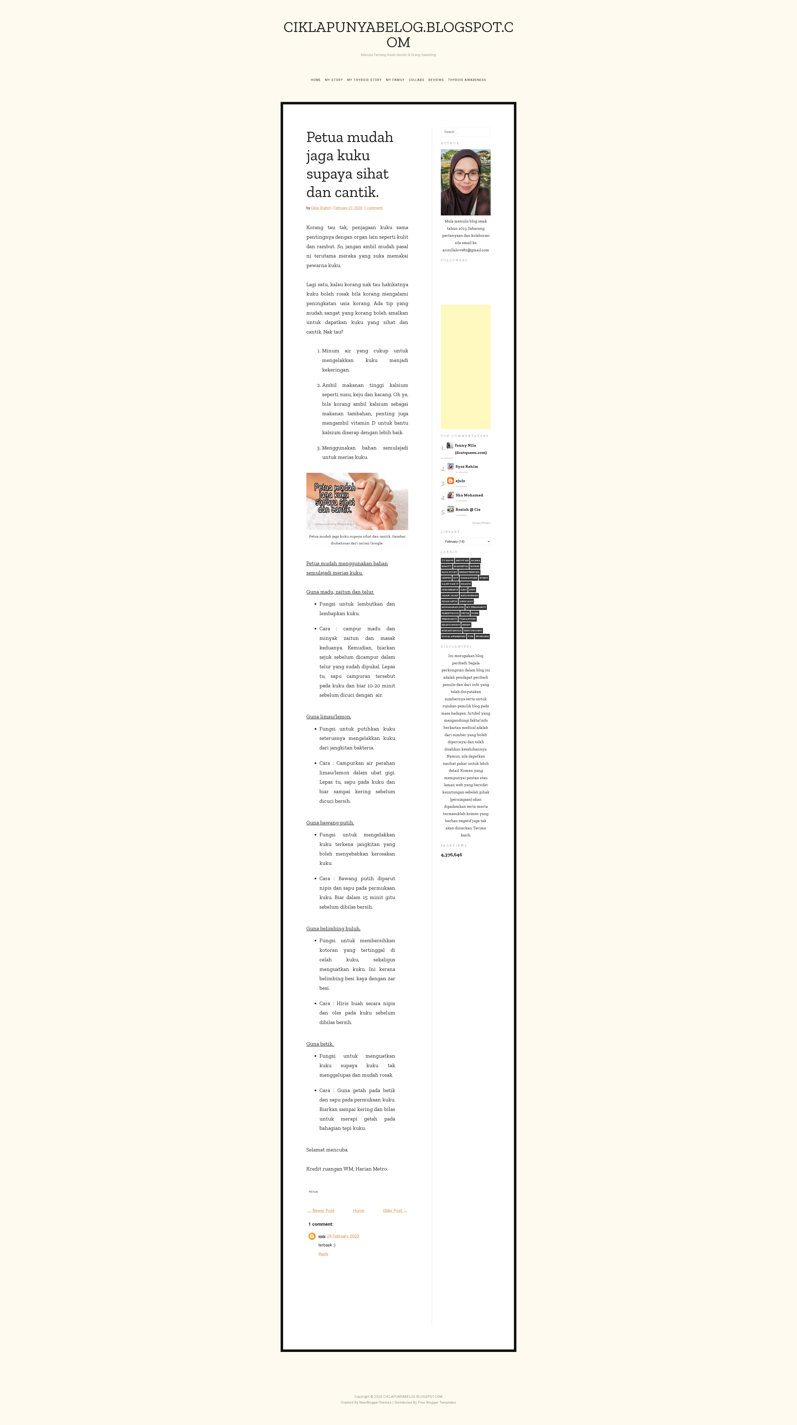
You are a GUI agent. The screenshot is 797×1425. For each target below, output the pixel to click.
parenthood (450, 613)
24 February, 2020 (343, 1236)
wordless (482, 636)
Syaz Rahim (467, 466)
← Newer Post (320, 1210)
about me (462, 560)
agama (475, 560)
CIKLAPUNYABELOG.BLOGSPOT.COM (399, 34)
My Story (334, 80)
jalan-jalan (450, 595)
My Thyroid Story (364, 80)
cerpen (446, 578)
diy (455, 578)
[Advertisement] (466, 367)
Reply (323, 1254)
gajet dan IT (450, 584)
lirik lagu (466, 601)
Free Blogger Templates (437, 1402)
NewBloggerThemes (375, 1402)
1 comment (373, 208)
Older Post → (395, 1210)
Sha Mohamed (469, 495)
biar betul (461, 566)
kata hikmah (469, 595)
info (472, 589)
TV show (448, 560)
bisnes (474, 566)
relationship (451, 624)
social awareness (454, 636)
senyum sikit (473, 630)
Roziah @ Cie (468, 509)
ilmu (463, 589)
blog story (449, 572)
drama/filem (468, 578)
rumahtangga (452, 630)
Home (316, 80)
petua (313, 1191)
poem (474, 613)
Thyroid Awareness (467, 80)
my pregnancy (476, 607)
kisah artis (449, 601)
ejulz (322, 1236)
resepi (466, 624)
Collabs (416, 80)
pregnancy (449, 619)
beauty (447, 566)
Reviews (436, 80)
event (484, 578)
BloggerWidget (481, 523)
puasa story (467, 619)
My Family (395, 80)
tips (470, 636)
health (466, 584)
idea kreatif (450, 589)
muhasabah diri (453, 607)
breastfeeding (469, 572)
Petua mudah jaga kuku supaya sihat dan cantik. (349, 164)
